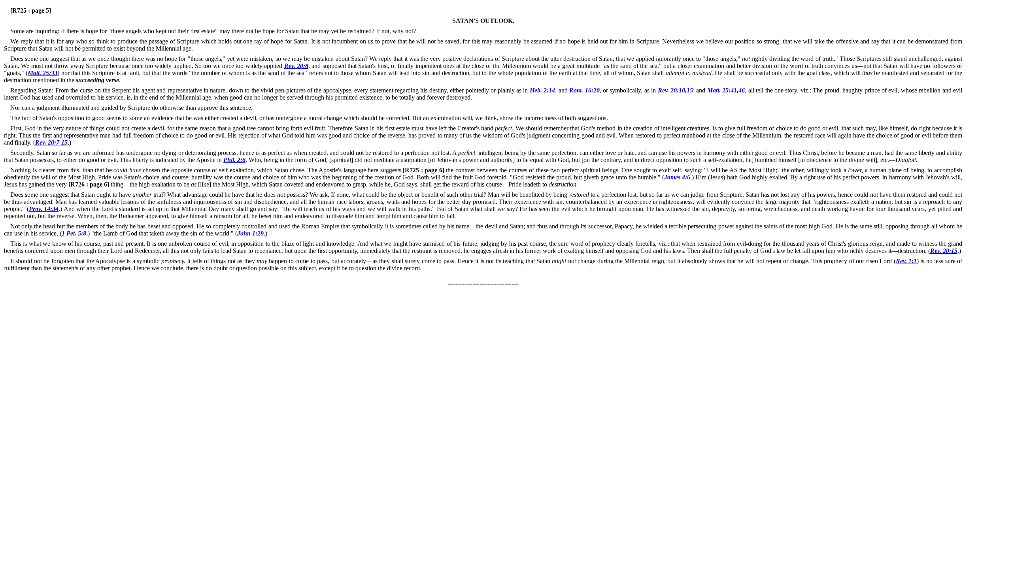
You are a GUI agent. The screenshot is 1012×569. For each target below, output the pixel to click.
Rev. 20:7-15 (51, 142)
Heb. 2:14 (542, 90)
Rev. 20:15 (943, 250)
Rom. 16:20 (584, 90)
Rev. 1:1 (906, 261)
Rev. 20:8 (296, 65)
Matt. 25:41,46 (726, 90)
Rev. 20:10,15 (675, 90)
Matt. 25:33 (42, 73)
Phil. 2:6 (234, 159)
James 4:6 (677, 177)
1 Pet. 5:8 (74, 233)
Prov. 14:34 (44, 208)
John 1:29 (250, 233)
